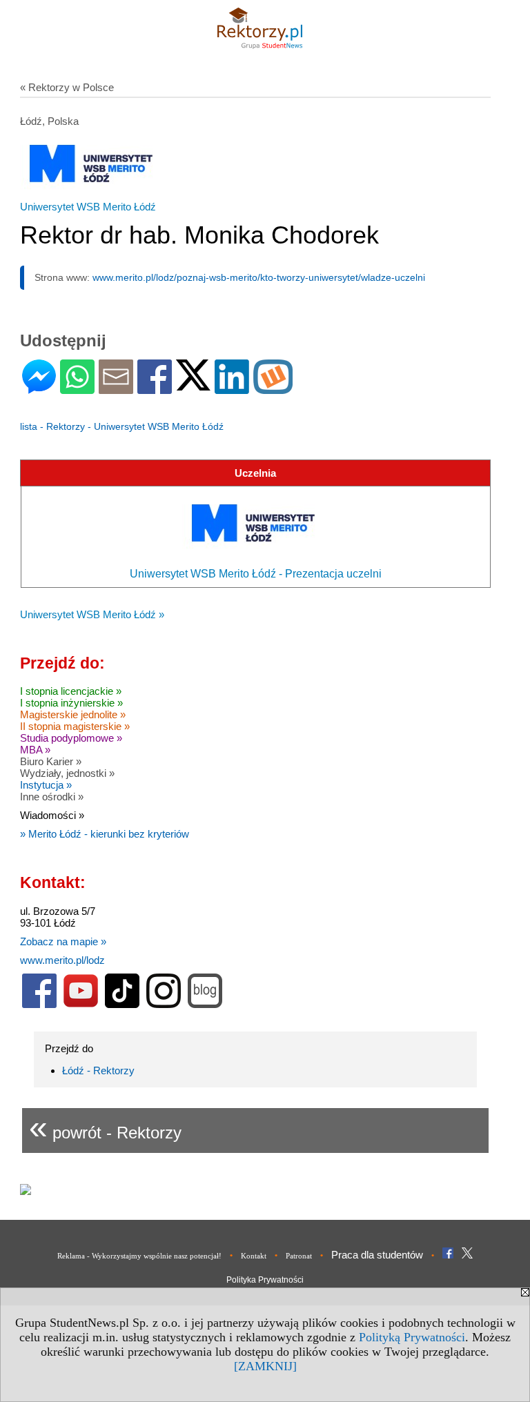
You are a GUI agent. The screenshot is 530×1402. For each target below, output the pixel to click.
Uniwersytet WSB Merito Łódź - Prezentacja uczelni (256, 574)
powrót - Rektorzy (105, 1127)
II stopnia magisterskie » (75, 726)
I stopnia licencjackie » (70, 691)
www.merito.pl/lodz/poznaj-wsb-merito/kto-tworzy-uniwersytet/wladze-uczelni (258, 277)
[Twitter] (193, 384)
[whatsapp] (77, 388)
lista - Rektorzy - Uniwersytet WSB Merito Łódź (122, 426)
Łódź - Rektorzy (98, 1070)
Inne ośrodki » (52, 796)
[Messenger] (39, 388)
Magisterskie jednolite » (73, 714)
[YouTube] (80, 1005)
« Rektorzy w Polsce (67, 87)
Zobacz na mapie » (63, 941)
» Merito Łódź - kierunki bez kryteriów (104, 834)
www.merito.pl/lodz (62, 960)
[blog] (205, 1005)
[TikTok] (122, 1005)
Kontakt (253, 1256)
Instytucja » (46, 785)
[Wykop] (273, 388)
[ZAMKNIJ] (265, 1366)
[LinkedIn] (232, 388)
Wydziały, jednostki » (67, 773)
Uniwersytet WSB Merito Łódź (88, 207)
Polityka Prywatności (265, 1280)
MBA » (35, 750)
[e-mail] (116, 388)
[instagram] (163, 1005)
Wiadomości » (52, 815)
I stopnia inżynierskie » (71, 703)
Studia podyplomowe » (71, 738)
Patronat (299, 1256)
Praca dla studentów (377, 1255)
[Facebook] (154, 388)
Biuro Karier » (50, 761)
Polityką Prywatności (412, 1337)
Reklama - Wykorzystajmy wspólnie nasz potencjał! (139, 1256)
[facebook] (39, 1005)
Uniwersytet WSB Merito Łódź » (92, 614)
